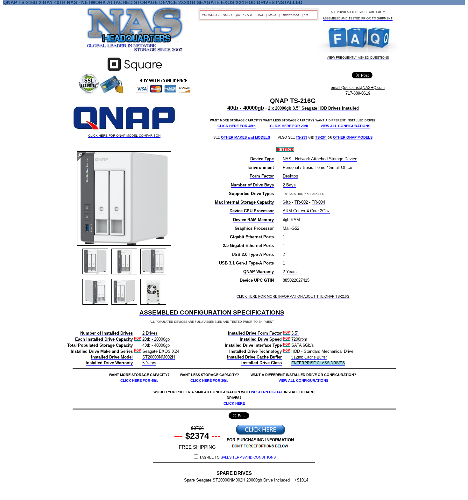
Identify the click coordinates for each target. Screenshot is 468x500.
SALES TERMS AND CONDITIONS (248, 457)
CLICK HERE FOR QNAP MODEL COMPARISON (124, 136)
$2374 (197, 436)
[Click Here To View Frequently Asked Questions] (358, 39)
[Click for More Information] (135, 71)
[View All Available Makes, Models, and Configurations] (135, 31)
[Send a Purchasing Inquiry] (260, 434)
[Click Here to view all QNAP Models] (124, 118)
